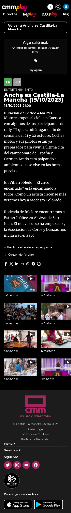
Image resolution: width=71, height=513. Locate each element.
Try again (35, 69)
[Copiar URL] (35, 60)
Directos (10, 14)
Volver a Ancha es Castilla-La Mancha (32, 27)
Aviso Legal (35, 429)
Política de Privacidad (35, 439)
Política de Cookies (35, 434)
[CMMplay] (14, 7)
